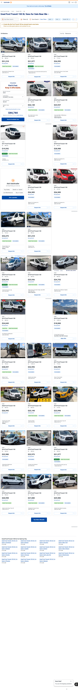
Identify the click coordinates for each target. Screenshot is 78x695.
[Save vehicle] (23, 39)
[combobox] (10, 19)
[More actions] (23, 76)
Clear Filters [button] (43, 19)
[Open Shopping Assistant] (76, 684)
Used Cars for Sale (5, 11)
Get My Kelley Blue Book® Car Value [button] (13, 109)
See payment (5, 63)
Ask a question (13, 197)
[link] (15, 66)
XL (24, 11)
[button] (69, 2)
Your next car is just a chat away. (39, 6)
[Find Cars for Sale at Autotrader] (8, 2)
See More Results (39, 519)
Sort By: (62, 33)
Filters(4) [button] (25, 19)
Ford (13, 11)
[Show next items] (74, 19)
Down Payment (6, 100)
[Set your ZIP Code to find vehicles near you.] (48, 14)
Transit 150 (18, 11)
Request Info (11, 76)
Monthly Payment (6, 91)
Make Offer (63, 338)
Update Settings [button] (19, 115)
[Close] (71, 681)
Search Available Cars (13, 119)
